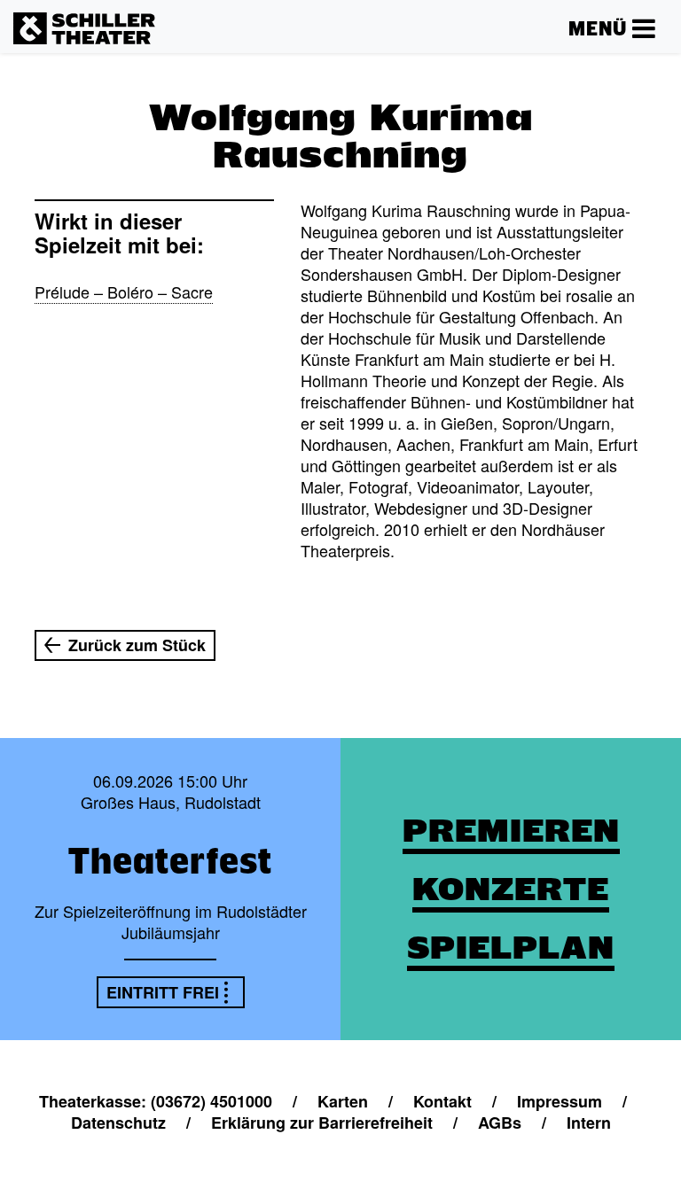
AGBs (499, 1122)
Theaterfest (170, 860)
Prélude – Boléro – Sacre (124, 291)
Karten (342, 1101)
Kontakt (442, 1101)
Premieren (511, 830)
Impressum (559, 1101)
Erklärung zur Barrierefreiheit (322, 1122)
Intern (589, 1122)
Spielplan (510, 947)
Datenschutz (118, 1122)
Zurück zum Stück (137, 645)
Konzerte (510, 889)
